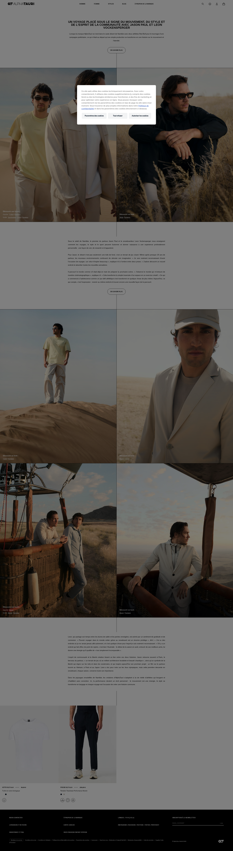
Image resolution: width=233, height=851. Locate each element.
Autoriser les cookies (140, 115)
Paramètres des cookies (94, 115)
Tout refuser (117, 115)
